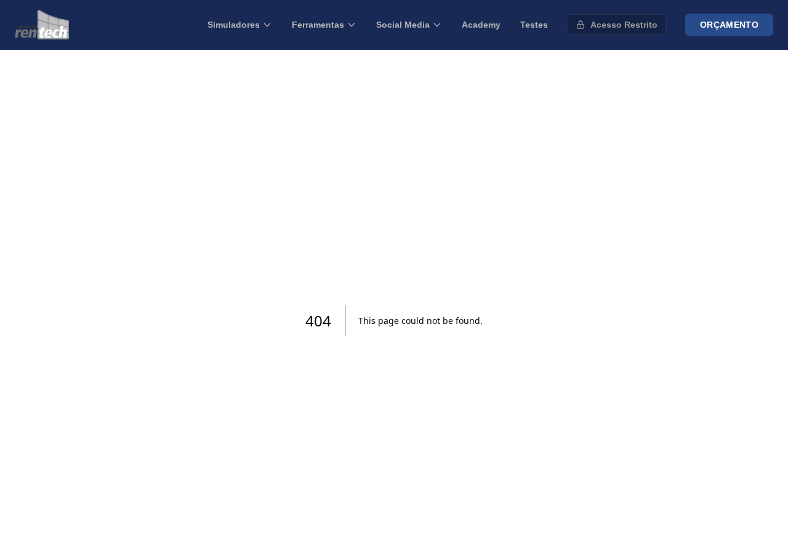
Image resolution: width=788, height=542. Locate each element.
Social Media (403, 25)
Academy (481, 25)
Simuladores (233, 25)
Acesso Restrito (623, 25)
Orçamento (729, 25)
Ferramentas (318, 25)
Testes (534, 25)
